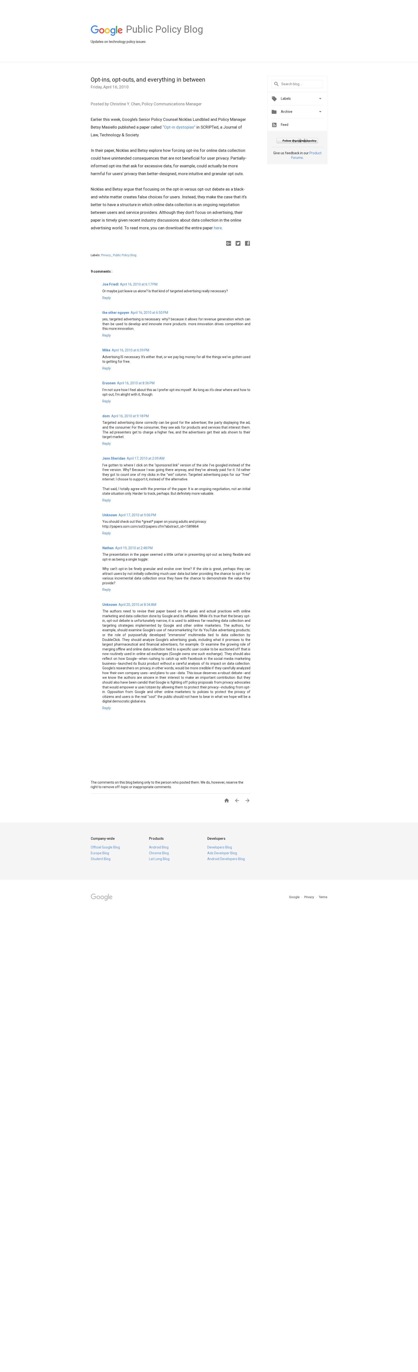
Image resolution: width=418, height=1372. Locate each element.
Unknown (109, 515)
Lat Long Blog (159, 859)
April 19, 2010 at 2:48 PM (134, 548)
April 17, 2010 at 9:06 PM (137, 515)
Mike (106, 350)
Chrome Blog (159, 853)
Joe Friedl (110, 284)
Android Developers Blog (226, 859)
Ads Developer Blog (222, 853)
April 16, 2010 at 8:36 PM (136, 383)
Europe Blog (100, 853)
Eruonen (109, 383)
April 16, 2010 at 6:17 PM (138, 284)
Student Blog (101, 859)
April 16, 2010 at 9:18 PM (130, 416)
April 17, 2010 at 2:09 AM (145, 458)
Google (294, 897)
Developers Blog (219, 847)
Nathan (108, 548)
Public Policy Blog (124, 255)
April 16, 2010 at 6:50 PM (149, 313)
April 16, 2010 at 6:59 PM (130, 350)
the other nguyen (115, 313)
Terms (323, 897)
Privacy (106, 255)
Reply (106, 298)
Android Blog (159, 847)
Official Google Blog (105, 847)
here (218, 227)
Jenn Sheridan (113, 458)
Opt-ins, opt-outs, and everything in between (148, 79)
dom (106, 416)
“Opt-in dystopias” (179, 127)
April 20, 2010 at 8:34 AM (137, 605)
